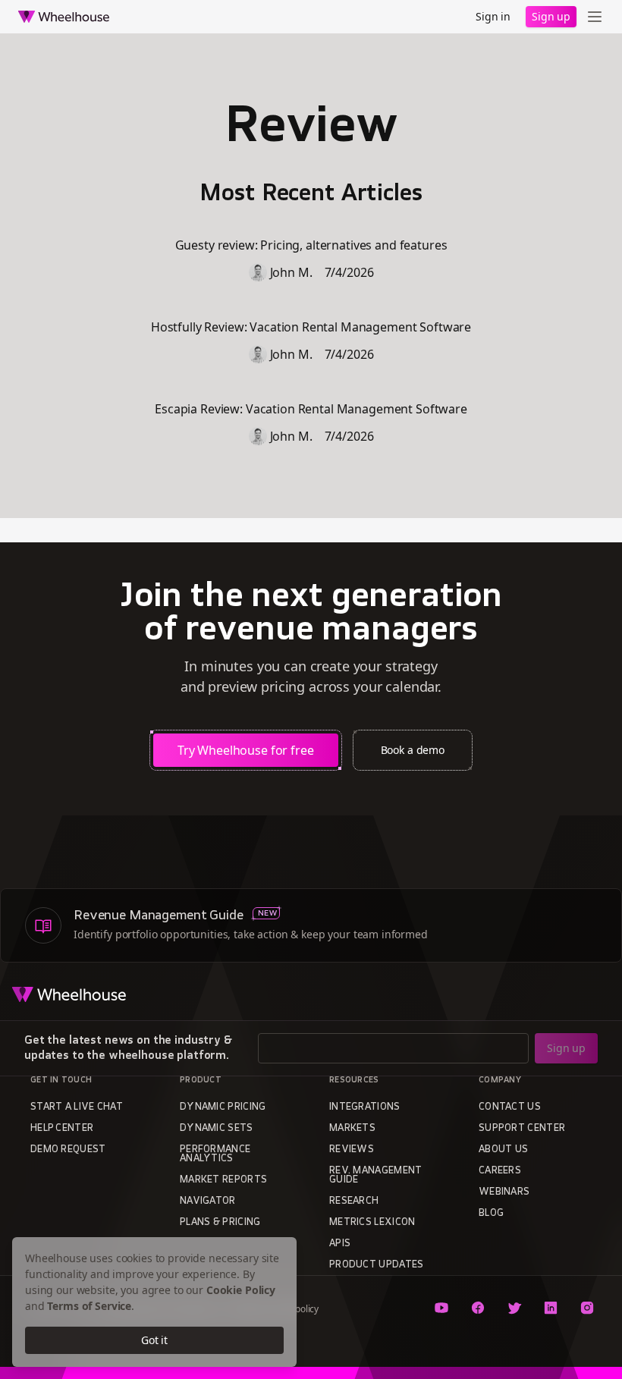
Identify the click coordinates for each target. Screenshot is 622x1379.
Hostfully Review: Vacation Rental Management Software (311, 327)
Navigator (208, 1201)
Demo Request (68, 1149)
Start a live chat (76, 1107)
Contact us (510, 1107)
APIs (339, 1244)
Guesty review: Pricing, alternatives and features (311, 245)
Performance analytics (215, 1154)
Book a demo (413, 750)
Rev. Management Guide (376, 1176)
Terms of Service (89, 1306)
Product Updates (376, 1265)
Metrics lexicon (372, 1222)
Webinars (504, 1192)
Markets (352, 1128)
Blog (491, 1213)
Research (354, 1201)
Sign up (551, 16)
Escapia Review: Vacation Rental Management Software (311, 409)
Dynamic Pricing (223, 1107)
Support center (522, 1128)
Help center (61, 1128)
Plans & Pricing (220, 1222)
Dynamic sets (216, 1128)
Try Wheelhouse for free (245, 750)
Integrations (365, 1107)
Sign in (493, 16)
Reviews (351, 1149)
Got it (154, 1340)
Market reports (223, 1180)
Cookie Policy (240, 1290)
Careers (500, 1171)
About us (503, 1149)
